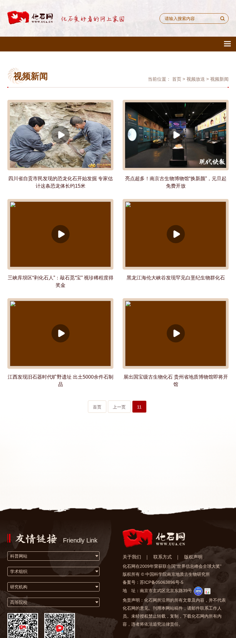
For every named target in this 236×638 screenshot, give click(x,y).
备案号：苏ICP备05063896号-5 (153, 582)
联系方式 (162, 556)
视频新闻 (219, 79)
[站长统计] (207, 591)
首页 (176, 79)
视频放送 (196, 79)
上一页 (119, 406)
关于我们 (132, 556)
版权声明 (193, 556)
